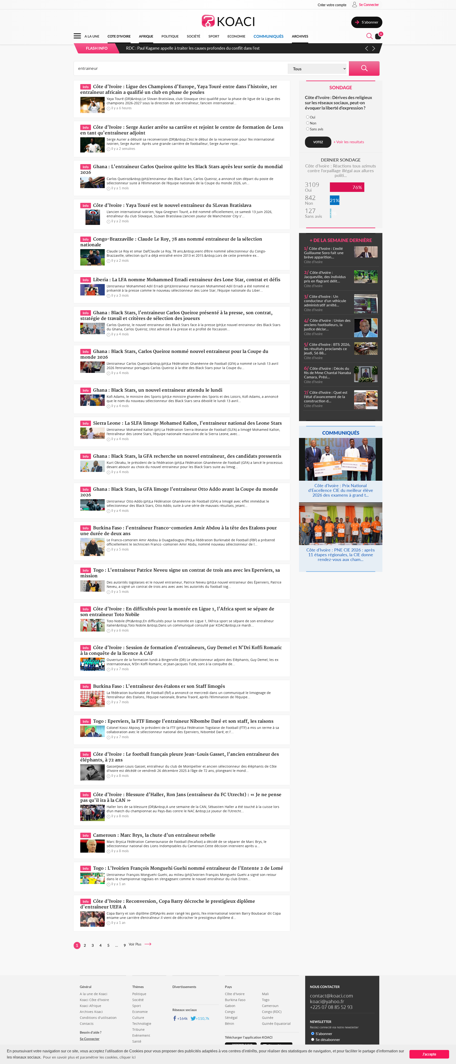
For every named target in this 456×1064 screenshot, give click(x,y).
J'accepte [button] (429, 1054)
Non (313, 123)
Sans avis (316, 129)
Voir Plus (136, 944)
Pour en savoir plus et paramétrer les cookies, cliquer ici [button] (89, 1057)
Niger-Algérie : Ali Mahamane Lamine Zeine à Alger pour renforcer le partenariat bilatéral (203, 48)
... (116, 945)
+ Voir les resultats (348, 141)
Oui (312, 117)
